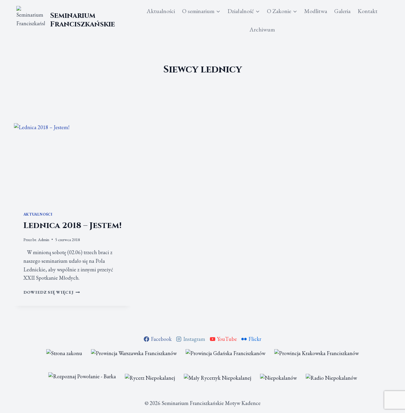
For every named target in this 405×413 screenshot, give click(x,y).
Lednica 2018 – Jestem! (72, 225)
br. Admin (41, 239)
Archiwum (262, 29)
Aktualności (160, 11)
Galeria (342, 11)
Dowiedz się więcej (51, 292)
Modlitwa (315, 11)
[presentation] (73, 162)
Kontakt (367, 11)
